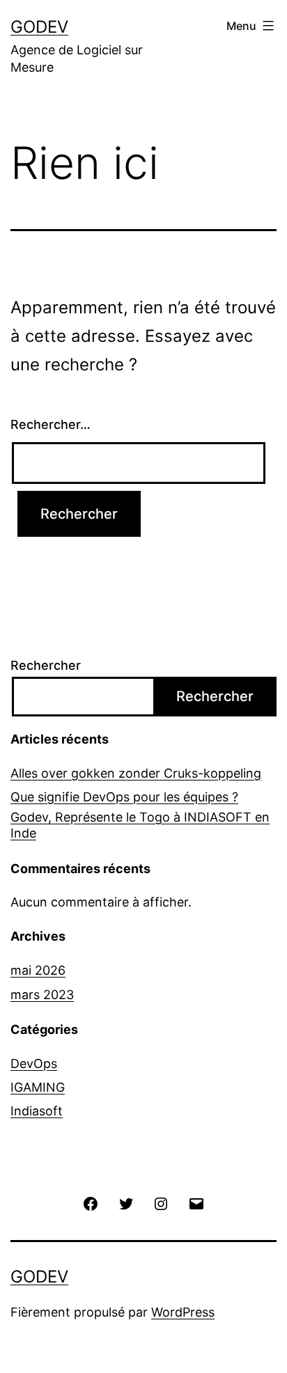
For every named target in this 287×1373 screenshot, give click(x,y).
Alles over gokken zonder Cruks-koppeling (135, 773)
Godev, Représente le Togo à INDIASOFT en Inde (140, 825)
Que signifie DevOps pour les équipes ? (124, 797)
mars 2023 (42, 994)
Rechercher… (50, 424)
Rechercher (45, 665)
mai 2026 (37, 970)
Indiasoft (36, 1111)
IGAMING (37, 1087)
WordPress (183, 1312)
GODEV (39, 27)
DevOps (33, 1063)
